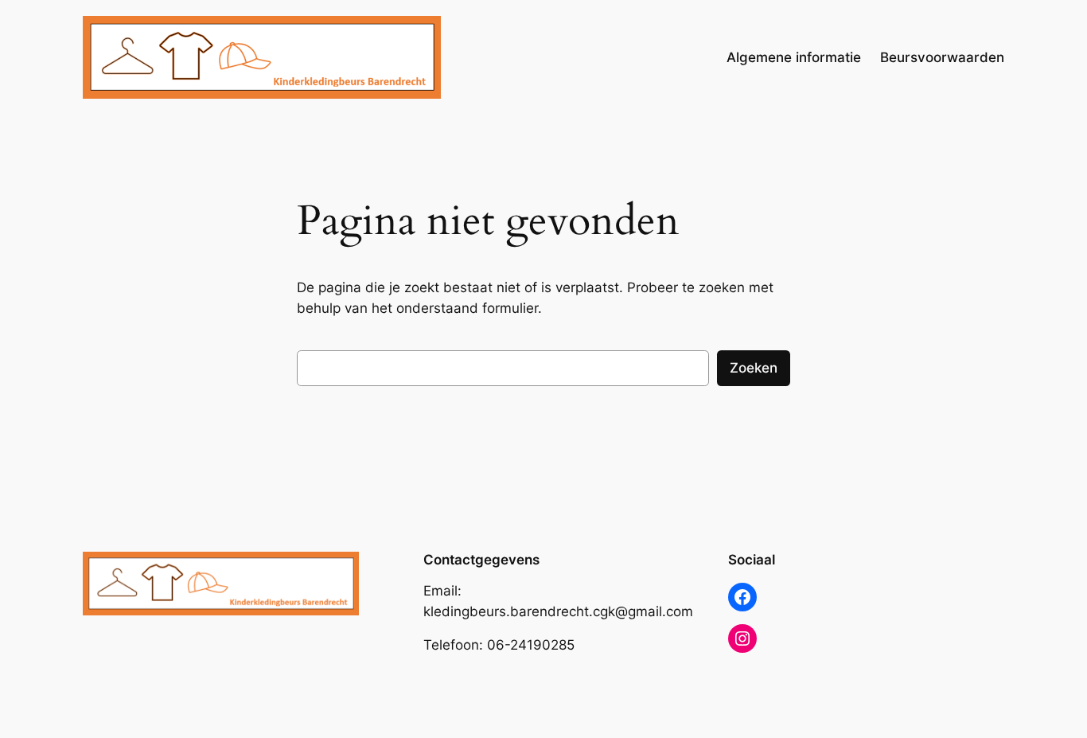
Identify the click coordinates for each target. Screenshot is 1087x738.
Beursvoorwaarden (942, 57)
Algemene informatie (794, 57)
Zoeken (753, 368)
